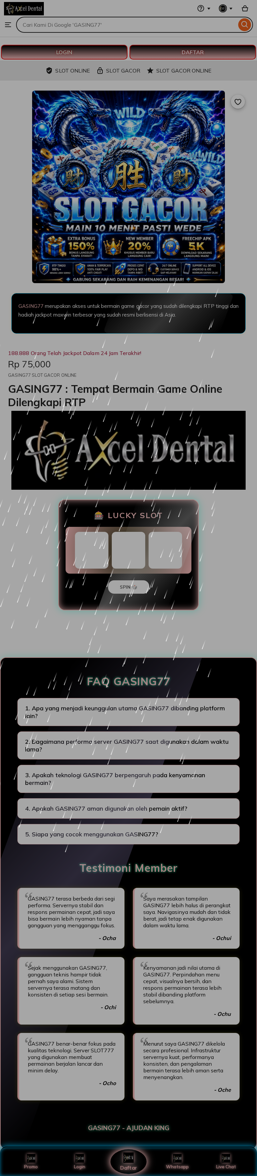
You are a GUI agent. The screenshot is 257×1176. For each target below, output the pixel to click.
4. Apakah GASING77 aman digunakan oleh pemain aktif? (106, 808)
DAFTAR (193, 52)
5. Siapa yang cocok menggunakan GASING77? (91, 834)
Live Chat (226, 1166)
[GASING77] (24, 13)
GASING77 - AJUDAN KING (128, 1128)
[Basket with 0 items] (245, 8)
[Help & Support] (204, 8)
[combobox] (126, 25)
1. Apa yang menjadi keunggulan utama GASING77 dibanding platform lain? (125, 712)
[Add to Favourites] (238, 102)
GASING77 (31, 306)
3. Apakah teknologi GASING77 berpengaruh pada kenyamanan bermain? (115, 779)
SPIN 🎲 (129, 587)
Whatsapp (177, 1166)
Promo (31, 1166)
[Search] (245, 25)
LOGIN (64, 52)
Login (79, 1166)
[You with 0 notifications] (226, 8)
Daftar (128, 1167)
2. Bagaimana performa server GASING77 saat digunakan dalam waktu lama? (127, 745)
